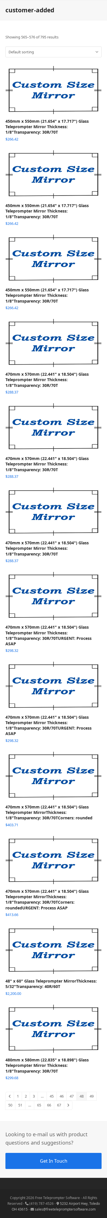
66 (49, 1105)
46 (62, 1096)
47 (72, 1096)
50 (10, 1105)
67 (59, 1105)
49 (92, 1096)
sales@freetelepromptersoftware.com (65, 1209)
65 (39, 1105)
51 (20, 1105)
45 (52, 1096)
